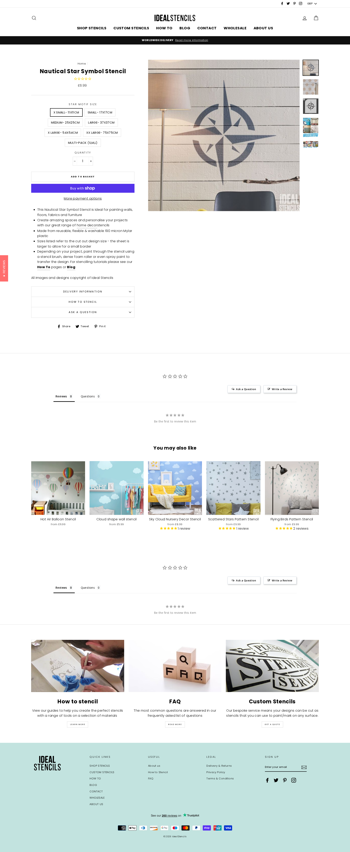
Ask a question (83, 312)
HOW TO (164, 28)
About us (154, 765)
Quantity (83, 152)
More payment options (83, 198)
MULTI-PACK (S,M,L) (83, 143)
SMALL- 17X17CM (100, 112)
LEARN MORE (77, 724)
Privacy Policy (215, 772)
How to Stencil (83, 302)
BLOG (184, 28)
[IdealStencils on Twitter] (276, 780)
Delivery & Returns (219, 765)
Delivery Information (82, 291)
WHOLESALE (235, 28)
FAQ (150, 778)
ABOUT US (263, 28)
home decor (87, 225)
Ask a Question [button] (246, 389)
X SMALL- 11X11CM (66, 112)
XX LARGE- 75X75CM (102, 132)
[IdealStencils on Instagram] (293, 780)
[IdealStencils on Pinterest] (284, 780)
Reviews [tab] (61, 396)
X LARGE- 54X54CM (63, 132)
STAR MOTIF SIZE (83, 104)
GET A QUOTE (272, 724)
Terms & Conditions (220, 778)
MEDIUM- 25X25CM (65, 122)
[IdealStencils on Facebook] (267, 780)
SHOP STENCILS (92, 28)
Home (82, 63)
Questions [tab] (88, 396)
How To (43, 267)
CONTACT (207, 28)
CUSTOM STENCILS (131, 28)
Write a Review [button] (282, 389)
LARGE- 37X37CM (101, 122)
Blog (71, 267)
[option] (175, 40)
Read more (175, 724)
